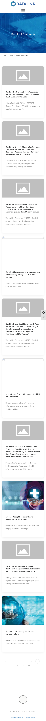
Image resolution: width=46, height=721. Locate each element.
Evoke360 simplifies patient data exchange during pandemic (19, 518)
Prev (6, 661)
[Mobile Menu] (23, 10)
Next (29, 665)
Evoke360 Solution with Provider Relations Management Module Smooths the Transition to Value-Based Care (23, 569)
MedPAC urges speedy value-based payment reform (20, 632)
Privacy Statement (18, 717)
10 (31, 661)
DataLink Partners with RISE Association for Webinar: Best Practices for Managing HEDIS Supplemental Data (22, 94)
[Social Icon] (23, 699)
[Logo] (23, 4)
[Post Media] (23, 75)
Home (4, 55)
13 (23, 665)
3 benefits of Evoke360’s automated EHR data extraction (23, 395)
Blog (11, 55)
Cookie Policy (30, 717)
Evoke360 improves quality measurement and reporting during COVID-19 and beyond (23, 274)
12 (17, 665)
